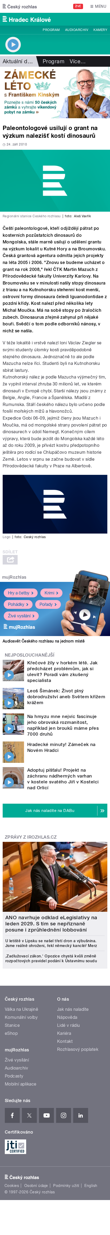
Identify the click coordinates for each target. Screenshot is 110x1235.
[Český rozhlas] (20, 6)
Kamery (100, 30)
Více (78, 61)
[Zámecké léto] (55, 92)
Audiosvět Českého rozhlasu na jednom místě (44, 641)
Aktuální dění (19, 61)
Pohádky (16, 604)
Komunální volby (21, 1017)
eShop (11, 1033)
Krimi (49, 592)
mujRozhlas (14, 577)
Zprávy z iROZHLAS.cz (31, 837)
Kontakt (65, 1041)
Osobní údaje (36, 1185)
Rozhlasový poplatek (77, 1049)
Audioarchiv (76, 30)
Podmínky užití (66, 1185)
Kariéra (64, 1033)
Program (51, 30)
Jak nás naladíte (73, 1009)
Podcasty (14, 1076)
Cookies (12, 1185)
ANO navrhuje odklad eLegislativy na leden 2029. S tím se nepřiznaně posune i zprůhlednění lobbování (51, 923)
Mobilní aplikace (21, 1084)
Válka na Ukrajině (21, 1009)
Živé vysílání (19, 615)
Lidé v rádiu (68, 1025)
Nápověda (67, 1017)
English (90, 1185)
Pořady (46, 604)
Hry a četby (18, 592)
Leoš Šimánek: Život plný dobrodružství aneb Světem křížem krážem (66, 696)
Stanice (12, 1025)
